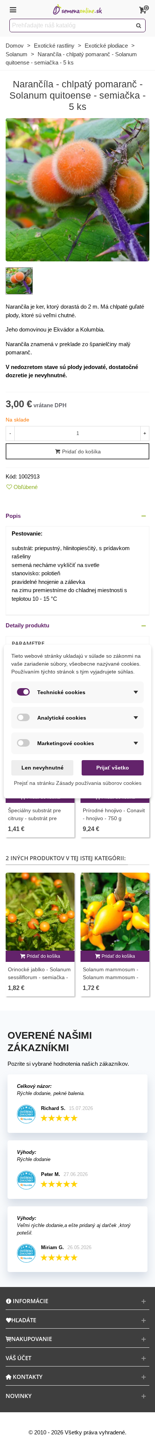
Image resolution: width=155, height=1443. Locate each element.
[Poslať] (138, 25)
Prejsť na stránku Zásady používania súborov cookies (77, 783)
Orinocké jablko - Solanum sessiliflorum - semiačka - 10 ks (39, 977)
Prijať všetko (112, 768)
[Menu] (13, 9)
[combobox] (71, 25)
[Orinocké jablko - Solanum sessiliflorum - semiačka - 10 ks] (40, 912)
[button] (77, 516)
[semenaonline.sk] (77, 9)
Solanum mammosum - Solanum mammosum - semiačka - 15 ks (110, 977)
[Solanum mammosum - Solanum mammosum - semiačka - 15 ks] (115, 912)
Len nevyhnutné (42, 768)
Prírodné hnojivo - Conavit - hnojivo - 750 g (114, 814)
